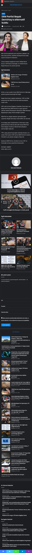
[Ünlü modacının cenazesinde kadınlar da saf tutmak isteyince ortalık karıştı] (24, 241)
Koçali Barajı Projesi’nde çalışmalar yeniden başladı (19, 468)
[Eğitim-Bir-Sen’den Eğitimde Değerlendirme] (8, 260)
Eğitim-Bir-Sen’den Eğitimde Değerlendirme (8, 266)
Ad (2, 300)
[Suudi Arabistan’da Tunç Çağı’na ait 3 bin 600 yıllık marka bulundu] (6, 384)
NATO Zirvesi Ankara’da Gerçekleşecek (18, 439)
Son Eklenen (16, 332)
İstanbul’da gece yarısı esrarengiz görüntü (23, 266)
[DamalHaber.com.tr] (16, 5)
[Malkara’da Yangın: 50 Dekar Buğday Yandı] (5, 77)
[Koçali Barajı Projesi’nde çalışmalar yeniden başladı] (6, 470)
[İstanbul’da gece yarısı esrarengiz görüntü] (24, 260)
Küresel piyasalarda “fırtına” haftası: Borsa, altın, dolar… (19, 362)
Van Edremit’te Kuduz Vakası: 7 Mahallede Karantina (20, 446)
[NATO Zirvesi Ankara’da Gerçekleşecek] (6, 441)
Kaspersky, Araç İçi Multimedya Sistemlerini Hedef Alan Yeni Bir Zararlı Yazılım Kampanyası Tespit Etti (20, 354)
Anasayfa (5, 10)
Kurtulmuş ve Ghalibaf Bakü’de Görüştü (13, 474)
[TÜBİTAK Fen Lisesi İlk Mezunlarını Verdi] (5, 84)
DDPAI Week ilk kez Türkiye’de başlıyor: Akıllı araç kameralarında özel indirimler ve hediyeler (20, 339)
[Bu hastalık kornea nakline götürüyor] (6, 377)
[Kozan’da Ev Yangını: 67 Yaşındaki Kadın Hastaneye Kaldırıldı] (6, 455)
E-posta (3, 306)
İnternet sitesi (4, 312)
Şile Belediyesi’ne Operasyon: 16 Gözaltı (23, 230)
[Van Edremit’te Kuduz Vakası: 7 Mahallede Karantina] (6, 448)
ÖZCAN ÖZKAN (7, 26)
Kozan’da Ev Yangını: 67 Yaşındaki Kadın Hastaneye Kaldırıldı (20, 453)
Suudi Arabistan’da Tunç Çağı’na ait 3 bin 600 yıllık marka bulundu (20, 383)
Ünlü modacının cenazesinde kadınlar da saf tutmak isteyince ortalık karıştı (24, 249)
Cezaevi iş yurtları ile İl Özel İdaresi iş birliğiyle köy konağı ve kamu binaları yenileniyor (20, 461)
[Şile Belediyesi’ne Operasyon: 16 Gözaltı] (24, 224)
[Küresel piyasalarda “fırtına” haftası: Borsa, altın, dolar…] (6, 363)
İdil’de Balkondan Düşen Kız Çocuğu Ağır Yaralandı (8, 248)
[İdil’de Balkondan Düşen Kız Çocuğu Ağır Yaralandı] (8, 241)
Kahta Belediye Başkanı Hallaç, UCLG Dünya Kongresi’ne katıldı (8, 231)
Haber (9, 10)
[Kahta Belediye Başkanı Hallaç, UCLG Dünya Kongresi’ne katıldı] (8, 224)
